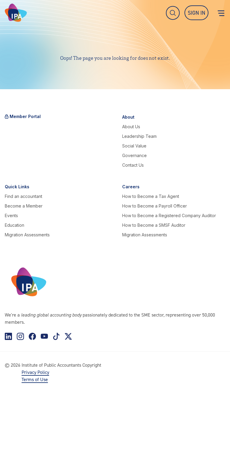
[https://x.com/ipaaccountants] (68, 336)
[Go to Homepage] (16, 13)
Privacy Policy (35, 372)
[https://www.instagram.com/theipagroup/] (20, 336)
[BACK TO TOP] (14, 449)
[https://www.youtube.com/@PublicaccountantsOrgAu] (44, 336)
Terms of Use (35, 379)
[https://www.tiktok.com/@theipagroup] (56, 336)
